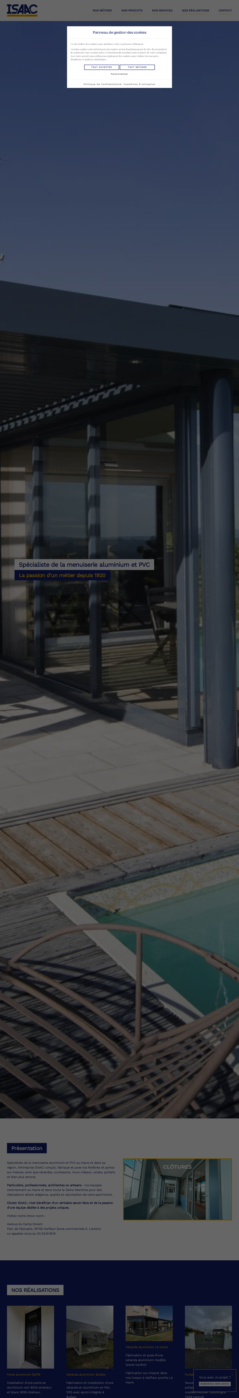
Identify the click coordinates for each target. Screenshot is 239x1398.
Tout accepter (101, 67)
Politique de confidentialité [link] (103, 84)
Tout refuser (137, 67)
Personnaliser (119, 74)
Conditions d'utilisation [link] (140, 84)
